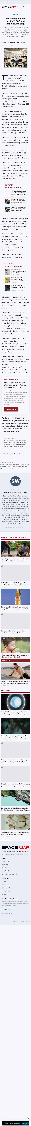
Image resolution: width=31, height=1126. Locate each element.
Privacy (15, 921)
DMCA (27, 921)
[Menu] (27, 7)
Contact (4, 894)
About (4, 881)
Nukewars (5, 864)
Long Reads (5, 871)
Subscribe (6, 2)
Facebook (12, 453)
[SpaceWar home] (10, 6)
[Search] (23, 6)
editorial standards (5, 468)
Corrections (6, 891)
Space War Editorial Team (11, 42)
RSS (11, 913)
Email (18, 453)
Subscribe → (9, 909)
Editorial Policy (6, 888)
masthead (15, 468)
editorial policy (17, 523)
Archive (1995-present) (9, 874)
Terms (22, 921)
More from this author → (15, 527)
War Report (5, 868)
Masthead (5, 885)
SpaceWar (5, 861)
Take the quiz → (11, 409)
